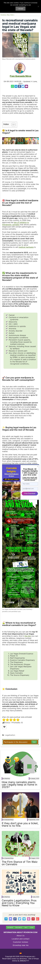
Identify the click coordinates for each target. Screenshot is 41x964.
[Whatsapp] (12, 86)
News (11, 14)
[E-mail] (26, 86)
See (34, 742)
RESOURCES (19, 927)
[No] (38, 6)
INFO (26, 927)
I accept (20, 8)
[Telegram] (15, 86)
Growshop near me (20, 945)
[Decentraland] (37, 918)
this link (27, 636)
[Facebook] (19, 86)
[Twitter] (22, 86)
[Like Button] (4, 726)
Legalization (10, 735)
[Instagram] (28, 918)
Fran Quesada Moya (20, 76)
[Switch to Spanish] (20, 953)
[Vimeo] (24, 918)
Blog (8, 14)
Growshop (3, 14)
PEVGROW (10, 927)
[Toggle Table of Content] (12, 124)
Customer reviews (20, 942)
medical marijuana (26, 247)
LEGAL (32, 927)
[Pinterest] (33, 918)
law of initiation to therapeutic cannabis (15, 223)
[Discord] (10, 918)
